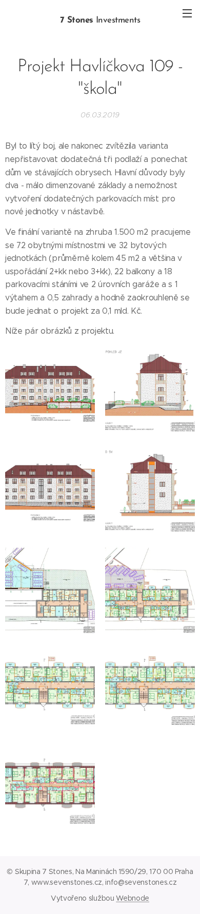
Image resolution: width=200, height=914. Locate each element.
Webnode (132, 898)
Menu (187, 13)
